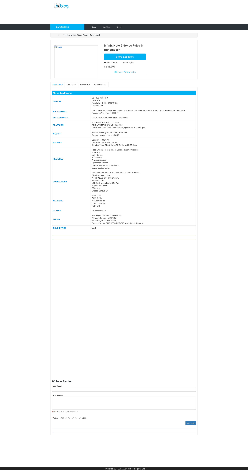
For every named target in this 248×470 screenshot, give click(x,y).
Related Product (100, 84)
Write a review (130, 72)
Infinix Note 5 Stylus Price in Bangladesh (82, 35)
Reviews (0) (85, 84)
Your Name (57, 386)
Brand (119, 27)
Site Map (106, 27)
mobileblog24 (122, 469)
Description (71, 84)
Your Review (58, 395)
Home (94, 27)
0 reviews (118, 72)
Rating (55, 418)
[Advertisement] (106, 17)
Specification (57, 84)
